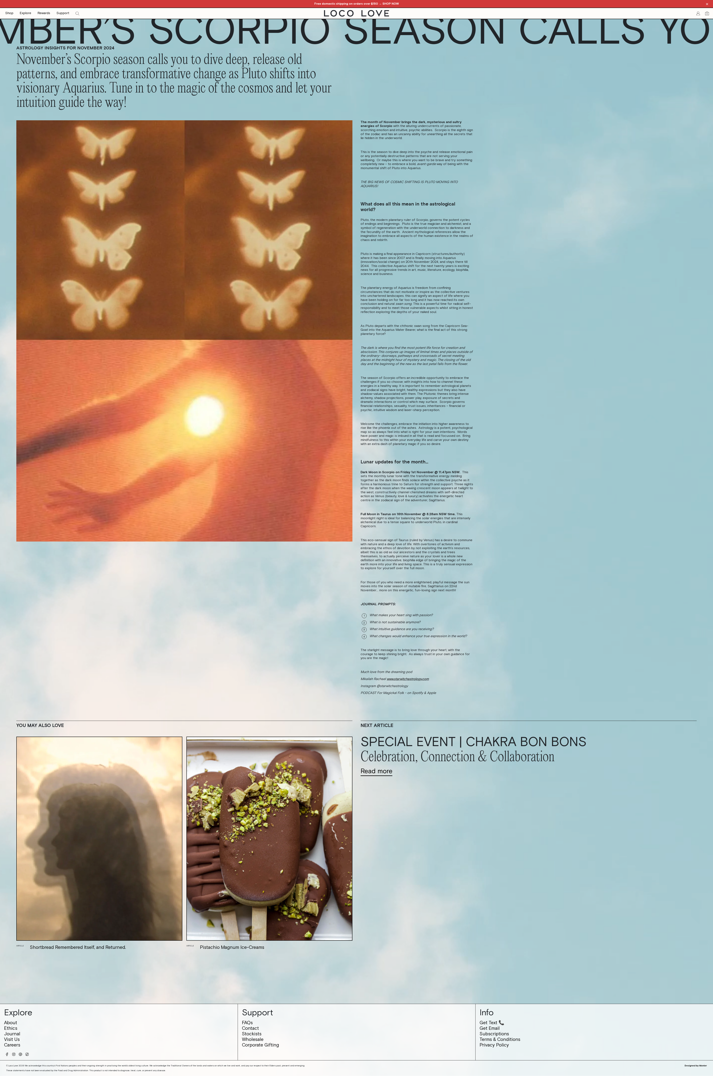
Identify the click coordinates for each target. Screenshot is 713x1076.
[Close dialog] (410, 486)
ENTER (356, 583)
